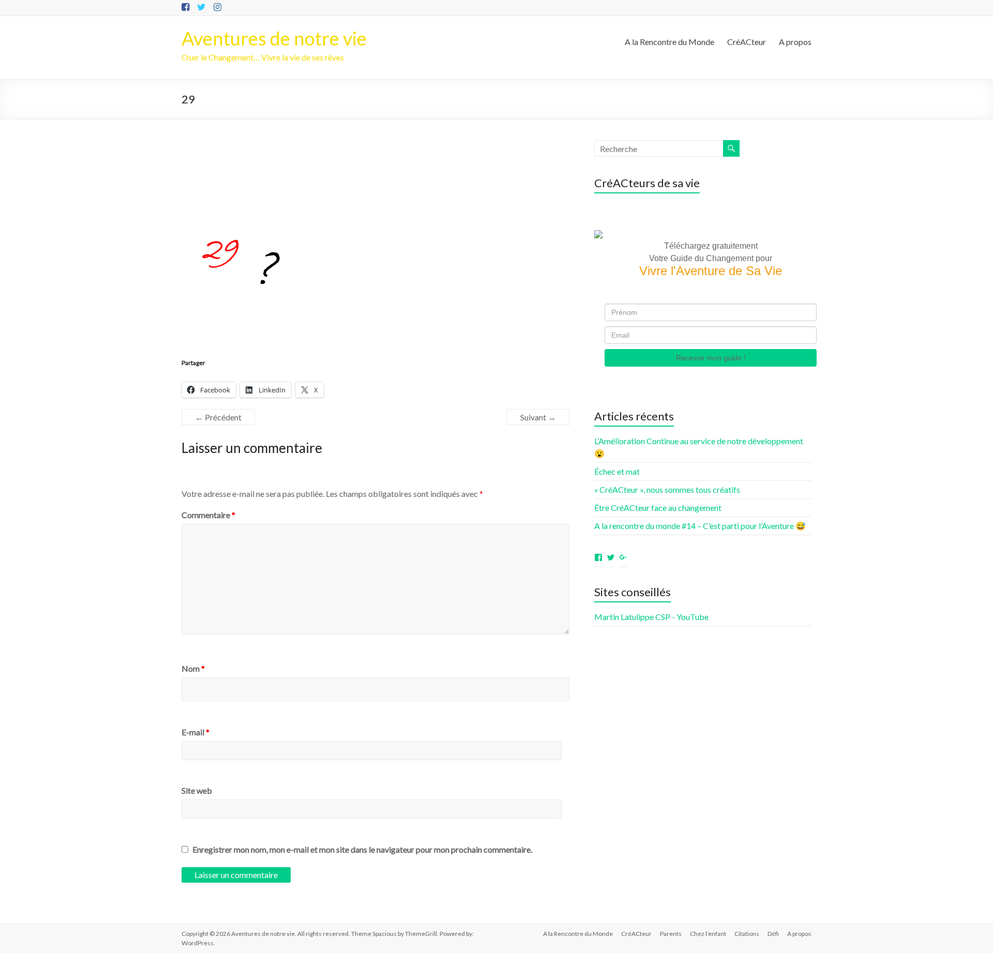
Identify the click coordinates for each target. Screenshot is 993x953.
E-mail (195, 732)
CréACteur (746, 42)
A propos (795, 42)
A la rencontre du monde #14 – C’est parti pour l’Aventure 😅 (700, 526)
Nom (193, 668)
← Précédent (218, 417)
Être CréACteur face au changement (657, 507)
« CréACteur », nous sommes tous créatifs (667, 489)
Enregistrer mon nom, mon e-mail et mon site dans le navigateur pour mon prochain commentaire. (362, 849)
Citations (746, 933)
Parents (671, 933)
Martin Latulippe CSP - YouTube (651, 617)
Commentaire (208, 515)
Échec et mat (617, 471)
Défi (773, 933)
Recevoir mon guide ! (711, 358)
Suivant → (538, 417)
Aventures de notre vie (274, 38)
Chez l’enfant (708, 933)
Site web (197, 790)
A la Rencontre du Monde (669, 42)
